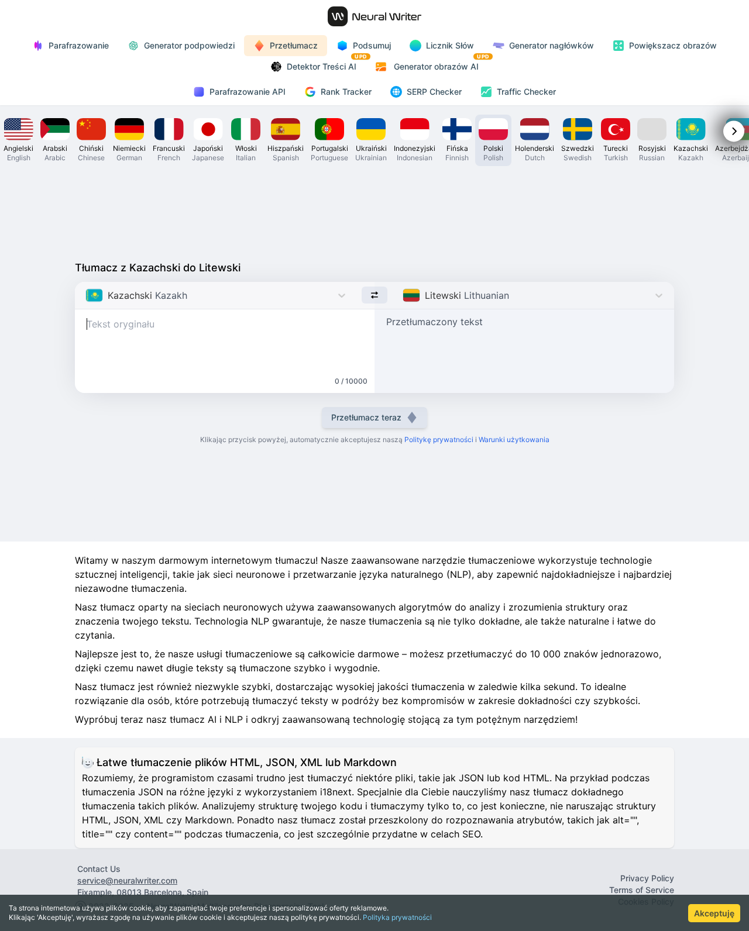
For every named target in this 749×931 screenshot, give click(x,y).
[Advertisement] (374, 210)
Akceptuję (714, 913)
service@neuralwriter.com (127, 880)
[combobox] (86, 295)
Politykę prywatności (438, 439)
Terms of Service (641, 890)
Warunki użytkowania (514, 439)
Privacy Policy (647, 878)
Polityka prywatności (397, 917)
